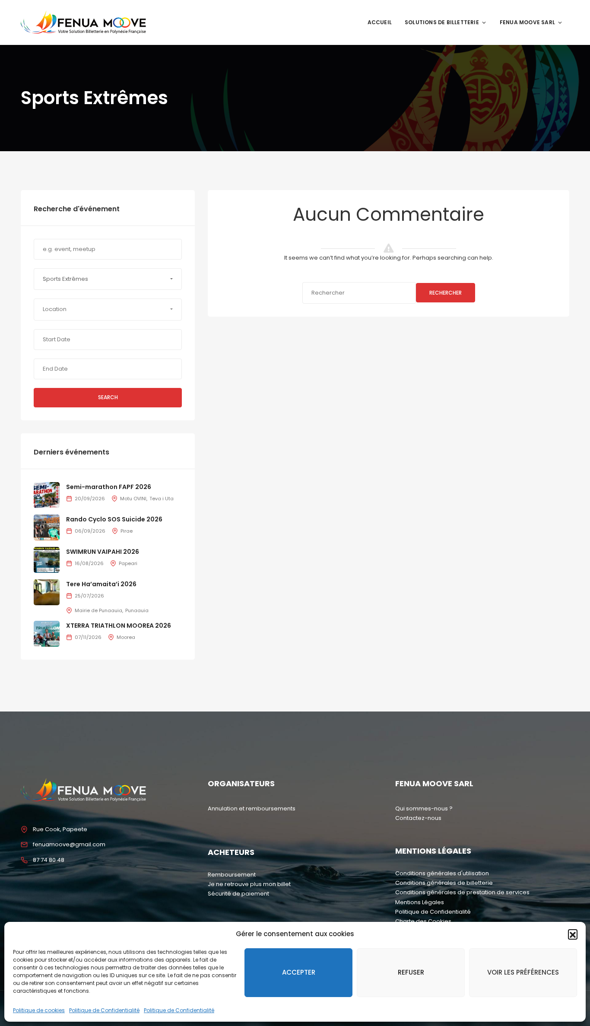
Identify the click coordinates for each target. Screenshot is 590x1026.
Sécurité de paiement (238, 893)
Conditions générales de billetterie (444, 883)
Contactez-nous (418, 818)
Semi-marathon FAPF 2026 (108, 487)
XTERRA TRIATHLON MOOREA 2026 (118, 625)
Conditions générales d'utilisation (442, 873)
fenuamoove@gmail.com (69, 844)
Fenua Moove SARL (527, 22)
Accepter (298, 972)
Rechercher (445, 292)
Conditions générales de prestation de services (462, 892)
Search (108, 397)
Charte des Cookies (423, 921)
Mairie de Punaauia (98, 610)
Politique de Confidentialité (104, 1010)
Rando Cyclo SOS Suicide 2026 (114, 519)
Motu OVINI (133, 498)
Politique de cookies (39, 1010)
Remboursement (232, 874)
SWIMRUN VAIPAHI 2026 (102, 551)
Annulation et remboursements (251, 808)
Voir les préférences (523, 972)
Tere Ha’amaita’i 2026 (101, 584)
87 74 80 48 (48, 860)
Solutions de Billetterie (442, 22)
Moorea (126, 637)
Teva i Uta (161, 498)
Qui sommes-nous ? (424, 808)
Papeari (128, 563)
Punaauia (137, 610)
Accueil (380, 22)
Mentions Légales (419, 902)
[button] (572, 934)
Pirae (127, 530)
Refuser (411, 972)
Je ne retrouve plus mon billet (249, 884)
